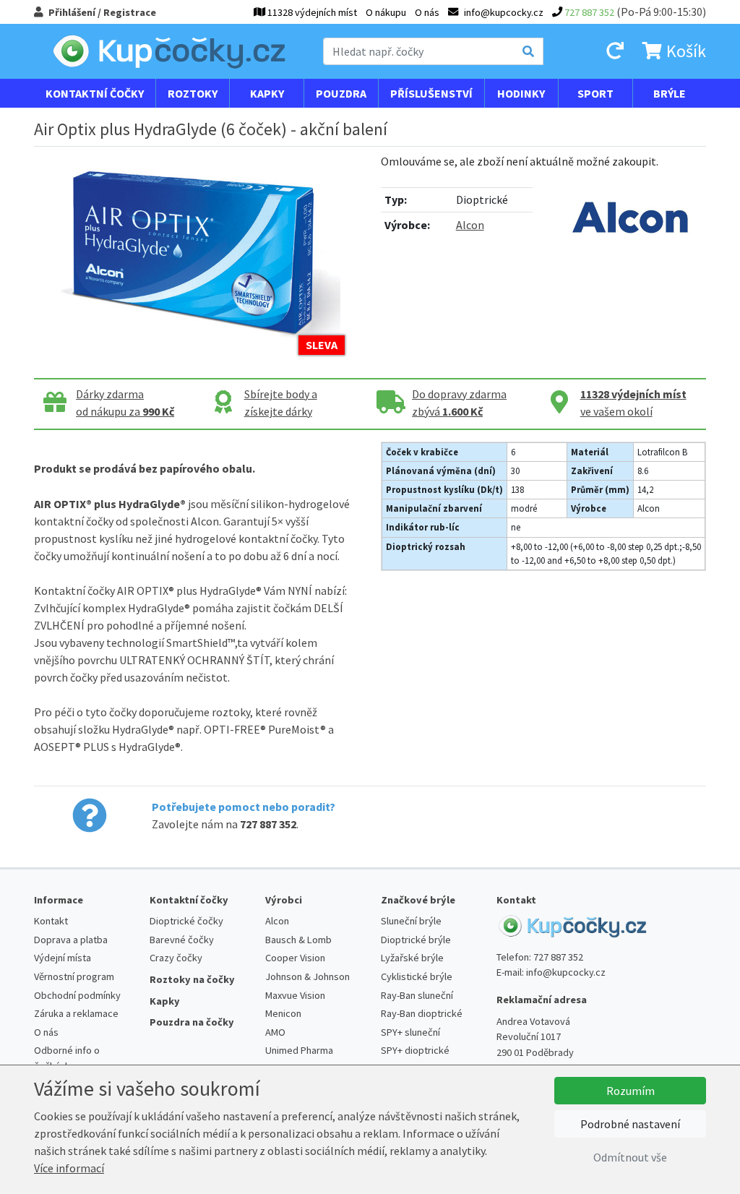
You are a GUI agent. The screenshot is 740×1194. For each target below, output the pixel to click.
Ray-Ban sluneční (417, 995)
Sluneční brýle (411, 920)
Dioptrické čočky (186, 920)
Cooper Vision (295, 957)
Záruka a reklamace (76, 1013)
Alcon (470, 225)
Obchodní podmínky (77, 995)
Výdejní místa (62, 957)
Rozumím (630, 1090)
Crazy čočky (176, 957)
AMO (275, 1032)
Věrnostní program (74, 976)
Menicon (283, 1013)
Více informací (69, 1168)
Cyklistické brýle (416, 976)
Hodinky (521, 93)
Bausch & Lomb (298, 939)
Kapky (267, 93)
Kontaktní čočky (95, 93)
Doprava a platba (71, 939)
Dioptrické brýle (416, 939)
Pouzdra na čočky (192, 1021)
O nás (427, 12)
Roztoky (193, 93)
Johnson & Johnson (307, 976)
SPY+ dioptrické (415, 1050)
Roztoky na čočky (192, 979)
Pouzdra (341, 93)
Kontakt (51, 920)
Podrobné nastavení (630, 1124)
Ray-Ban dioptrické (421, 1013)
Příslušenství (431, 93)
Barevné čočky (182, 939)
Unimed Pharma (299, 1050)
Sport (595, 93)
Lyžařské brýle (412, 957)
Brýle (669, 93)
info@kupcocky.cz (566, 972)
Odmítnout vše (630, 1157)
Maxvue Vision (295, 995)
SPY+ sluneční (410, 1032)
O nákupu (386, 12)
